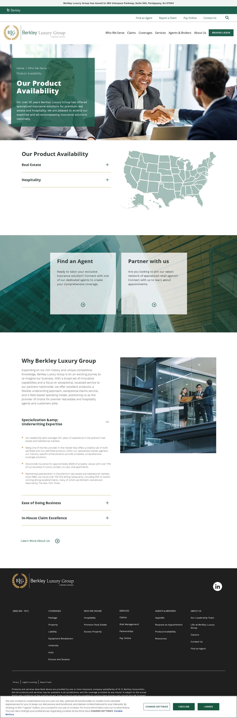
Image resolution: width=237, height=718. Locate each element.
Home (20, 68)
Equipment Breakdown (60, 638)
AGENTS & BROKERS (165, 610)
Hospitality (90, 617)
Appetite (159, 617)
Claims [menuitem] (131, 33)
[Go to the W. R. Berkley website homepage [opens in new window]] (13, 10)
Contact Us (210, 18)
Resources (161, 638)
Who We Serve (37, 68)
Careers (195, 634)
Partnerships (126, 631)
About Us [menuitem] (200, 33)
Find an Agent (144, 18)
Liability (52, 631)
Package (52, 617)
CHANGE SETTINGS (156, 706)
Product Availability (165, 631)
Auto (51, 652)
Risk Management (129, 624)
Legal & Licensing (29, 682)
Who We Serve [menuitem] (114, 33)
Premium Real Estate (95, 624)
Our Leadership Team (202, 617)
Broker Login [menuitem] (221, 32)
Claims (123, 617)
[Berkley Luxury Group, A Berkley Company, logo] (34, 32)
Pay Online (190, 18)
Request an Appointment (168, 624)
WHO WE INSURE (93, 610)
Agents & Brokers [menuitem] (180, 33)
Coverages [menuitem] (145, 33)
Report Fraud (45, 682)
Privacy (16, 682)
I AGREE (208, 706)
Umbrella (53, 645)
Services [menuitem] (160, 33)
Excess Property (93, 631)
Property (53, 624)
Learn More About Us (35, 540)
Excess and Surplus (59, 659)
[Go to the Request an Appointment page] (154, 305)
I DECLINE (183, 706)
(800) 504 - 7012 (21, 610)
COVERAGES (54, 610)
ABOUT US (196, 610)
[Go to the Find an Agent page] (83, 305)
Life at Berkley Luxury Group (203, 626)
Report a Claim (168, 18)
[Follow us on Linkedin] (217, 586)
